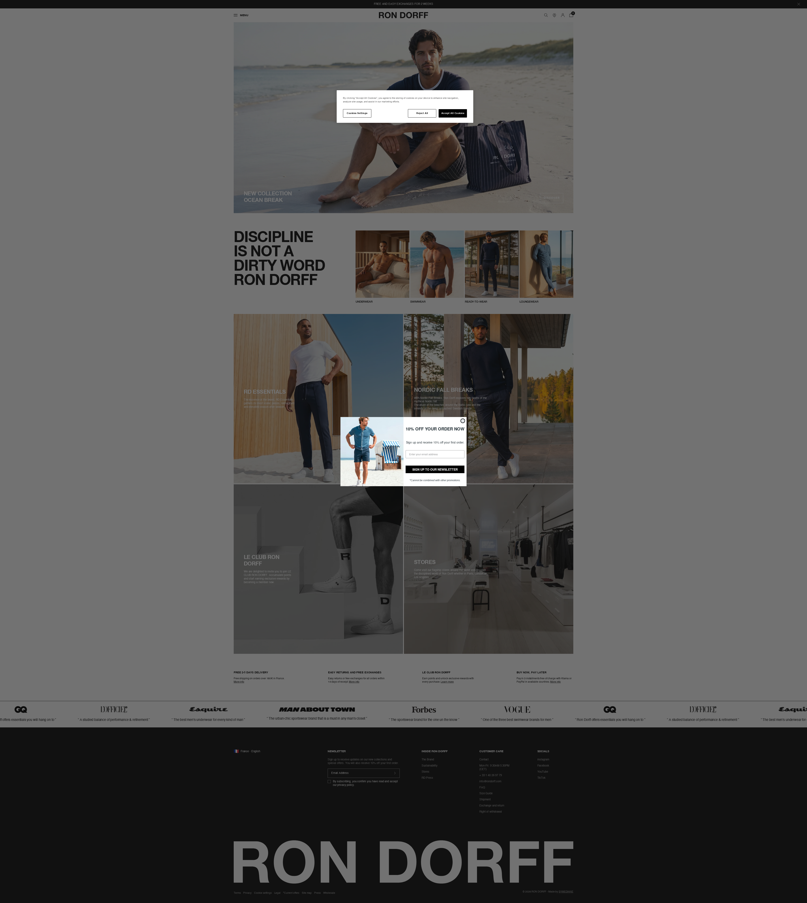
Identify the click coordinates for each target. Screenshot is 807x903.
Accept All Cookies (452, 113)
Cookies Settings (357, 113)
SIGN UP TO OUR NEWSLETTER (435, 469)
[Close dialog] (463, 421)
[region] (405, 106)
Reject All (422, 113)
